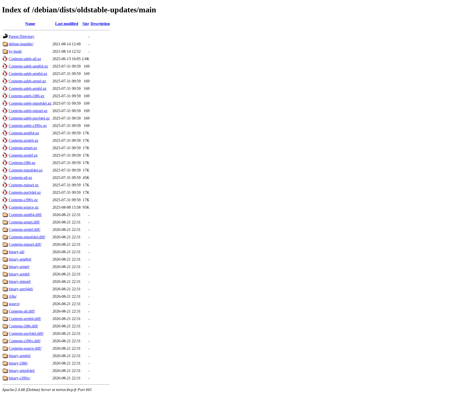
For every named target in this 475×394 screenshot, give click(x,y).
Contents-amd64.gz (24, 133)
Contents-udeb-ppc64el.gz (29, 118)
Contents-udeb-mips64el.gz (30, 103)
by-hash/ (15, 51)
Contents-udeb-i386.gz (26, 96)
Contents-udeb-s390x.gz (28, 125)
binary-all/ (16, 252)
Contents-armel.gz (23, 148)
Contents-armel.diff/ (24, 222)
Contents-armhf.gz (23, 155)
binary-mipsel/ (20, 281)
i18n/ (13, 296)
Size (85, 24)
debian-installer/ (21, 44)
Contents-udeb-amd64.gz (28, 66)
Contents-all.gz (20, 177)
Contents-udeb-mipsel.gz (28, 111)
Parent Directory (21, 36)
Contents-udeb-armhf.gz (28, 88)
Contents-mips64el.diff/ (27, 237)
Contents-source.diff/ (25, 348)
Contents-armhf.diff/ (24, 229)
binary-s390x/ (19, 378)
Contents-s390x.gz (23, 200)
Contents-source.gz (24, 207)
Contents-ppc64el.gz (25, 192)
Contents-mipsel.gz (24, 185)
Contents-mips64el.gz (26, 170)
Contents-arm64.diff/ (25, 319)
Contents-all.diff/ (22, 311)
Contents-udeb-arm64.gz (28, 74)
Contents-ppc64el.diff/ (26, 333)
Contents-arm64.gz (23, 140)
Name (30, 24)
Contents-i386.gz (22, 163)
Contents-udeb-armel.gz (27, 81)
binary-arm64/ (20, 356)
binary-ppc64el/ (21, 289)
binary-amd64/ (20, 259)
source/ (14, 304)
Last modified (66, 24)
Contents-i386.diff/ (23, 326)
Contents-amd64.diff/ (25, 215)
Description (100, 24)
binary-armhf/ (19, 274)
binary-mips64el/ (22, 371)
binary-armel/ (19, 267)
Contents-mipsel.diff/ (25, 244)
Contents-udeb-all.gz (25, 59)
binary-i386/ (18, 363)
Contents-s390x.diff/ (25, 341)
